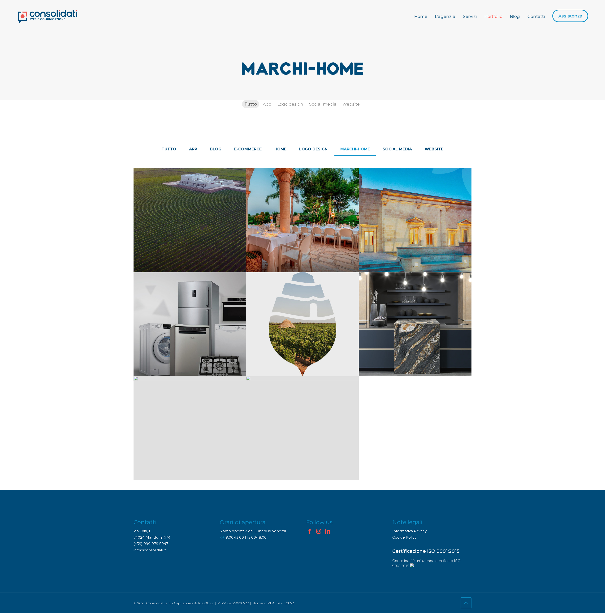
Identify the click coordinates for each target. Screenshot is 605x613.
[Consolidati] (47, 16)
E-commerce (248, 149)
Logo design (313, 149)
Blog (215, 149)
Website (434, 149)
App (193, 149)
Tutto (169, 149)
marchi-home (355, 149)
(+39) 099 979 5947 (151, 543)
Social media (397, 149)
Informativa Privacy (409, 531)
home (280, 149)
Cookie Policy (404, 537)
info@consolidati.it (150, 550)
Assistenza (570, 16)
